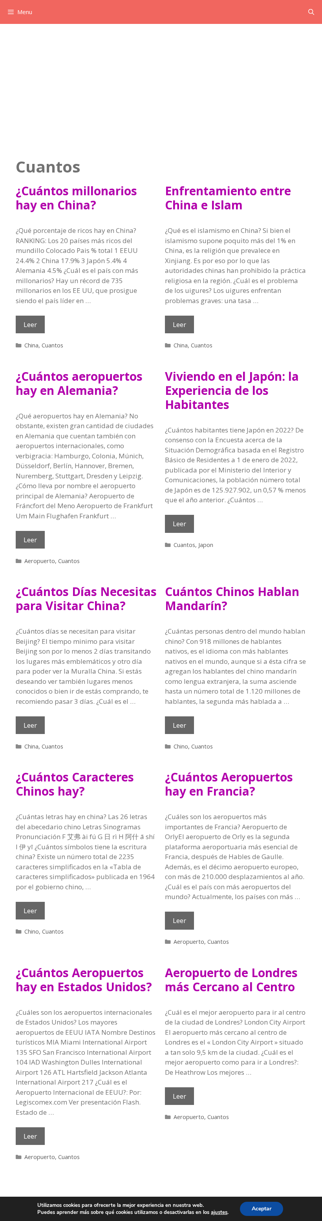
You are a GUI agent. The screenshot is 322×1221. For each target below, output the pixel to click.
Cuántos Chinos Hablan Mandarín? (232, 598)
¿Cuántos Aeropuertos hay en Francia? (229, 784)
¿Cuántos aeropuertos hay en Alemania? (79, 383)
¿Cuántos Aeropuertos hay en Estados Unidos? (84, 980)
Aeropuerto (39, 561)
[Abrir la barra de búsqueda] (311, 12)
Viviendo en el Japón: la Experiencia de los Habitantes (232, 390)
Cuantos (52, 345)
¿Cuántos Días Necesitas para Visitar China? (86, 598)
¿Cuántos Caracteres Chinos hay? (75, 784)
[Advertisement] (161, 83)
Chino (181, 746)
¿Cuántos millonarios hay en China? (76, 198)
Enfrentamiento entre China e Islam (228, 198)
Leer (34, 327)
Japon (205, 545)
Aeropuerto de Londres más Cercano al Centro (231, 980)
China (31, 345)
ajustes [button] (219, 1212)
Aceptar (261, 1208)
